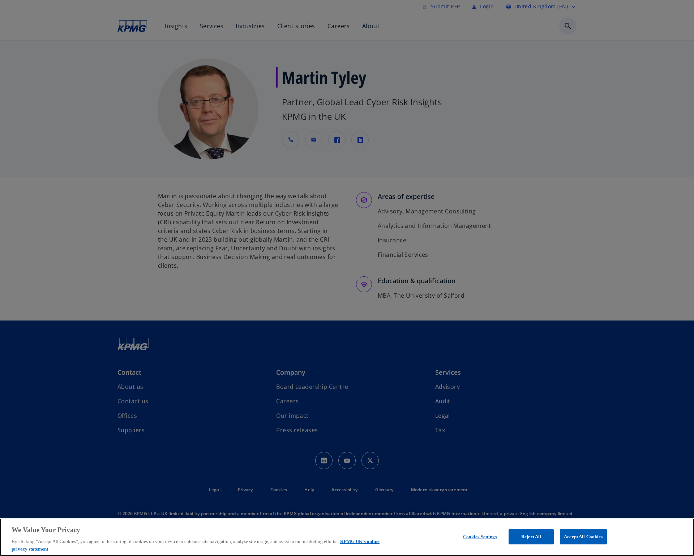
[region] (347, 537)
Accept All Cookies (583, 536)
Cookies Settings (480, 536)
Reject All (531, 536)
